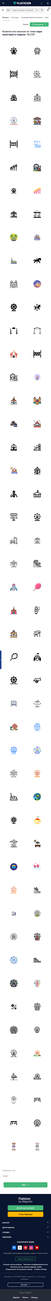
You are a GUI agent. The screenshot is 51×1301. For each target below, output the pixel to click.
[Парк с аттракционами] (37, 74)
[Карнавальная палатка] (13, 354)
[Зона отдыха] (37, 843)
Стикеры (15, 17)
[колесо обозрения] (37, 377)
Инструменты (8, 1227)
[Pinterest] (25, 1248)
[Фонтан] (13, 447)
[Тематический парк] (13, 424)
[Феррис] (13, 51)
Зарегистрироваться (25, 1259)
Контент (6, 1223)
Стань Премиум (25, 1214)
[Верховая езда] (37, 261)
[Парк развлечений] (13, 97)
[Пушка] (37, 680)
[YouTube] (37, 1248)
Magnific (16, 1297)
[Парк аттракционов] (13, 820)
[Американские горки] (13, 167)
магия (5, 1176)
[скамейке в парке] (13, 540)
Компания (6, 1237)
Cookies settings (40, 1269)
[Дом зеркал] (13, 867)
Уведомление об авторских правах (19, 1269)
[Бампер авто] (13, 261)
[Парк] (37, 144)
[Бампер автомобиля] (13, 797)
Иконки (5, 17)
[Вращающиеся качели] (13, 563)
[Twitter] (20, 1248)
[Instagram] (31, 1248)
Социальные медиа (25, 1242)
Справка (6, 1232)
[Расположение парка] (13, 470)
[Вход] (13, 330)
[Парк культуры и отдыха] (13, 913)
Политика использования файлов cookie (26, 1267)
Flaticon (25, 1297)
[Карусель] (37, 97)
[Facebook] (14, 1248)
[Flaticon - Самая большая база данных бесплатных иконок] (22, 3)
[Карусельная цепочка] (37, 540)
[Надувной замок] (13, 284)
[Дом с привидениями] (37, 424)
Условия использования (12, 1264)
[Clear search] (36, 10)
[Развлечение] (13, 214)
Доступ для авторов (25, 1208)
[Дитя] (37, 610)
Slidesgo (34, 1297)
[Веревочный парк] (13, 74)
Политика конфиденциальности (35, 1264)
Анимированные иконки (31, 17)
